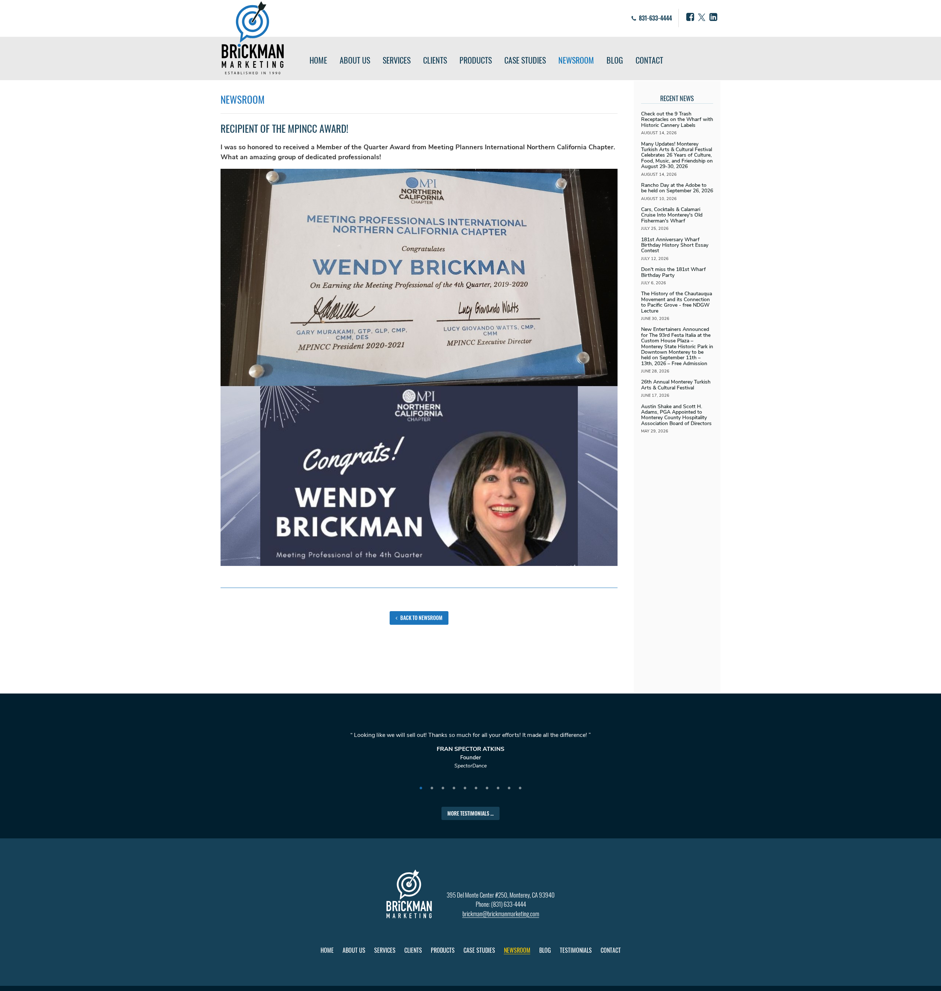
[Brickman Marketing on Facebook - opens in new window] (690, 17)
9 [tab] (509, 788)
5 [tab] (465, 788)
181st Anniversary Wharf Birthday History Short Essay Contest (674, 245)
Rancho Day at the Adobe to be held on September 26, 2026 (677, 188)
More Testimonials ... (470, 813)
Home (318, 60)
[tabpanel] (470, 754)
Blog (615, 60)
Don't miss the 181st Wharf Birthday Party (673, 272)
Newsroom (576, 60)
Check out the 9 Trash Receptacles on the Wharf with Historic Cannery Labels (677, 119)
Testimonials (576, 950)
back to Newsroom (421, 617)
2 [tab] (432, 788)
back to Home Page (253, 37)
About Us (355, 60)
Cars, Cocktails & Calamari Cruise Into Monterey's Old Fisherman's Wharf (671, 215)
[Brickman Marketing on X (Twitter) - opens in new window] (701, 17)
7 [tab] (487, 788)
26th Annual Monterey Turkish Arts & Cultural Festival (676, 384)
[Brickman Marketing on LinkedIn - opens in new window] (713, 17)
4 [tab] (454, 788)
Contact (649, 60)
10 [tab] (520, 788)
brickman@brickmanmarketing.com (500, 913)
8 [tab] (498, 788)
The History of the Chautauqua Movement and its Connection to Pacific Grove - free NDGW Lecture (676, 302)
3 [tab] (443, 788)
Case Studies (525, 60)
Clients (435, 60)
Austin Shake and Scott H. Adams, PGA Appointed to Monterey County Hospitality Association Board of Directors (676, 415)
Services (397, 60)
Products (475, 60)
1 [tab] (421, 788)
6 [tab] (476, 788)
